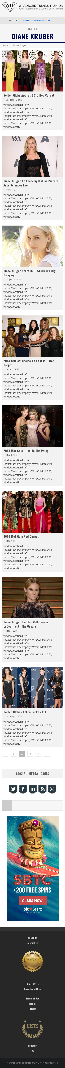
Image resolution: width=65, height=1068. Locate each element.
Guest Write (33, 984)
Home (5, 45)
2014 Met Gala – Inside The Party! (26, 451)
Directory (32, 1045)
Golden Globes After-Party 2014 (24, 712)
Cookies (32, 1003)
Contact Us (32, 943)
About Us (32, 938)
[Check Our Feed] (42, 793)
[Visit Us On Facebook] (23, 793)
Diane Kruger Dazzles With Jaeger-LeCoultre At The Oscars (26, 624)
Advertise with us (32, 989)
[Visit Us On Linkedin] (32, 793)
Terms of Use (32, 998)
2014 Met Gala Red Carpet (21, 536)
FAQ (32, 1050)
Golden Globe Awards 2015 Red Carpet (28, 95)
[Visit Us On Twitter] (13, 793)
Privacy (32, 1009)
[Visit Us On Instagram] (52, 793)
